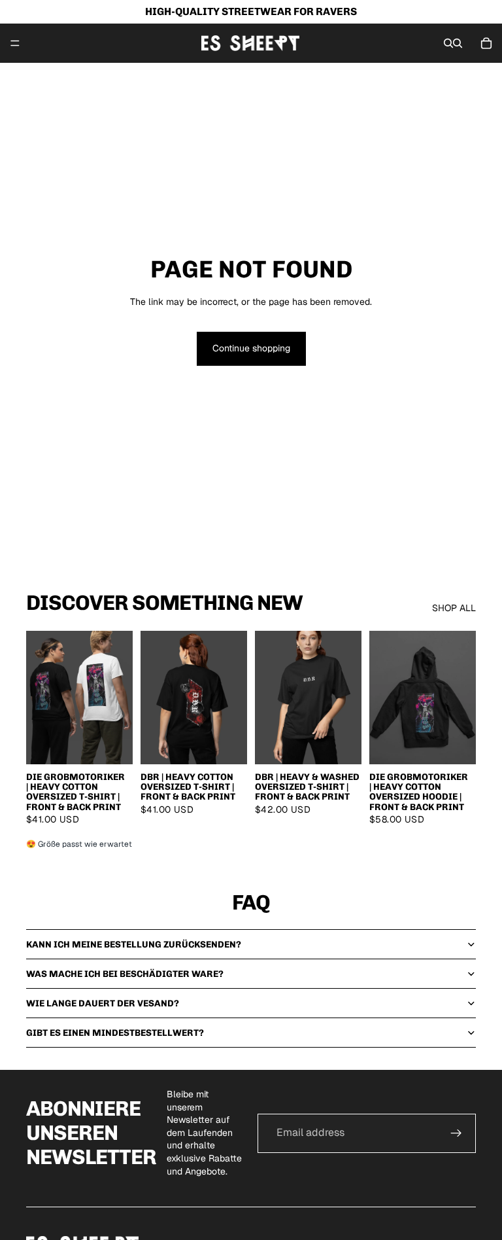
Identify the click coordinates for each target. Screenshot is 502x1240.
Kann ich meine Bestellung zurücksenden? (133, 944)
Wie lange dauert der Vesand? (102, 1003)
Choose (123, 743)
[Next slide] (118, 697)
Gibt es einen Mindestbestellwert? (115, 1032)
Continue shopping (251, 348)
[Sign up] (456, 1133)
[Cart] (486, 43)
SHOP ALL (454, 608)
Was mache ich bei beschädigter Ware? (125, 974)
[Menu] (15, 43)
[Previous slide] (40, 697)
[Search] (448, 43)
